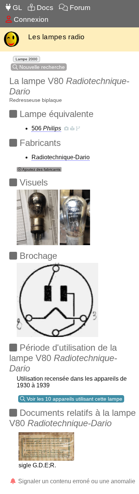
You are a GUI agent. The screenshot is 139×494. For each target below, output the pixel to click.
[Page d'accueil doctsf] (11, 46)
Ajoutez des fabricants (40, 169)
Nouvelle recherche (41, 67)
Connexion (30, 19)
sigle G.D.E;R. (37, 465)
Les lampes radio (56, 37)
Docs (44, 7)
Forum (79, 7)
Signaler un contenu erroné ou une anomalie (76, 481)
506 (46, 128)
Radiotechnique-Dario (61, 157)
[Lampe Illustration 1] (37, 215)
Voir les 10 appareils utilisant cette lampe (73, 399)
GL (16, 7)
